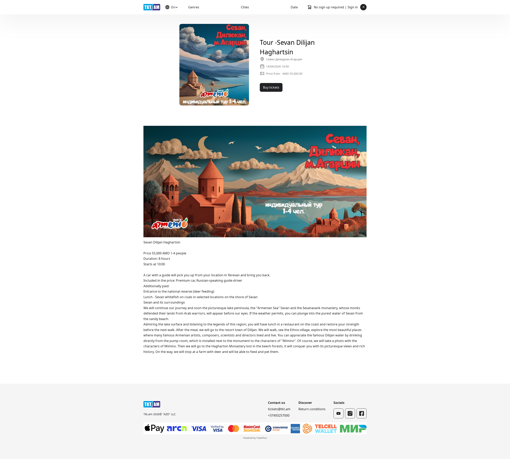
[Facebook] (362, 413)
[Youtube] (338, 413)
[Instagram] (350, 413)
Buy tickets (271, 87)
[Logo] (151, 7)
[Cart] (309, 7)
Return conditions (312, 409)
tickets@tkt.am (279, 409)
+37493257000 (278, 415)
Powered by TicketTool (255, 437)
